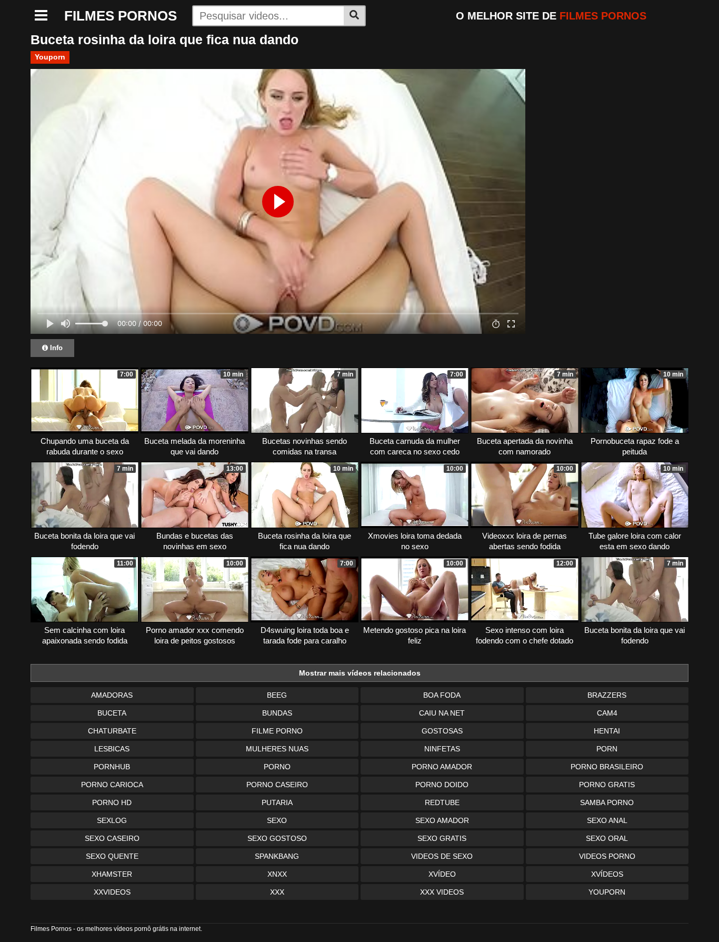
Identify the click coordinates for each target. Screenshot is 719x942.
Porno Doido (441, 784)
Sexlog (112, 820)
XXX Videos (442, 892)
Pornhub (112, 766)
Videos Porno (607, 856)
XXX (277, 892)
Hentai (607, 731)
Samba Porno (607, 802)
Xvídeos (607, 874)
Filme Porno (277, 731)
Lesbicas (111, 749)
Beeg (277, 695)
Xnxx (277, 874)
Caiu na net (442, 713)
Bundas (277, 713)
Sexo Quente (112, 856)
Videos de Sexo (442, 856)
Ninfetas (442, 749)
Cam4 (607, 713)
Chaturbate (112, 731)
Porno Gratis (607, 784)
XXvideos (112, 892)
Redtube (442, 802)
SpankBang (277, 856)
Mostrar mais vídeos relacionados (360, 673)
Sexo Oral (607, 838)
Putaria (277, 802)
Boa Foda (442, 695)
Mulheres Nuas (277, 749)
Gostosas (442, 731)
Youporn (50, 57)
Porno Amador (442, 766)
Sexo (277, 820)
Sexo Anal (607, 820)
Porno (277, 766)
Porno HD (112, 802)
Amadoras (112, 695)
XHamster (112, 874)
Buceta (111, 713)
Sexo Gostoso (277, 838)
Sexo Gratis (441, 838)
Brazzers (606, 695)
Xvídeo (442, 874)
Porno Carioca (112, 784)
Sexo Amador (442, 820)
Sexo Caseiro (112, 838)
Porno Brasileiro (607, 766)
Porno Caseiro (277, 784)
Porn (606, 749)
